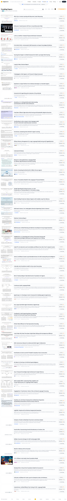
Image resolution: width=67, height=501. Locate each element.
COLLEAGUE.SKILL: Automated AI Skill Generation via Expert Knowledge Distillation (33, 45)
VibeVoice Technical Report (20, 218)
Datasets (34, 1)
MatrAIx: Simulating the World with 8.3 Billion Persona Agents (28, 170)
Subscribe (43, 4)
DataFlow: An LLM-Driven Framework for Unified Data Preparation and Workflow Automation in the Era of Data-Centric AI (29, 400)
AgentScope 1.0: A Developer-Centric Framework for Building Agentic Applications (32, 295)
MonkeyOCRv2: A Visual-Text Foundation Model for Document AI (28, 468)
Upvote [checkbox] (62, 16)
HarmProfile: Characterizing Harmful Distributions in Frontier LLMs (29, 429)
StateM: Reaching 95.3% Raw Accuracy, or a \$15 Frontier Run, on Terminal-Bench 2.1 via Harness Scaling (26, 189)
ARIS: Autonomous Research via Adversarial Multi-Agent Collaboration (30, 343)
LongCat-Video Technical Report (21, 64)
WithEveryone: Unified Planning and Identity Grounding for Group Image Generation (33, 227)
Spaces (40, 1)
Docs (51, 1)
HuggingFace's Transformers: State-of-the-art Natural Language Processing (31, 391)
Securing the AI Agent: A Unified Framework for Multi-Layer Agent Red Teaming (32, 54)
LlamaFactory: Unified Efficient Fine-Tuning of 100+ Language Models (30, 487)
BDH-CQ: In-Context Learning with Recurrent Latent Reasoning (28, 16)
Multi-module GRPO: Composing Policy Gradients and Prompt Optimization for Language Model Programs (26, 381)
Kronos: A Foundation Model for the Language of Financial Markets (29, 179)
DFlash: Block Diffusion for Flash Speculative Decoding (26, 323)
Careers (29, 499)
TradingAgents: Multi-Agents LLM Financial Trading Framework (28, 74)
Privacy (17, 499)
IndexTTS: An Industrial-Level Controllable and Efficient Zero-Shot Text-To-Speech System (34, 247)
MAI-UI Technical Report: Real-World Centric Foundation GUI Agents (29, 275)
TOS (12, 499)
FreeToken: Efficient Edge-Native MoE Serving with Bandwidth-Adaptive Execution (32, 112)
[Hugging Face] (35, 499)
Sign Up (64, 1)
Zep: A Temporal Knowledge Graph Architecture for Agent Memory (29, 372)
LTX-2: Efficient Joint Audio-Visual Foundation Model (26, 458)
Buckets (45, 1)
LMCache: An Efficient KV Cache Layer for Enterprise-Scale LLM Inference (30, 477)
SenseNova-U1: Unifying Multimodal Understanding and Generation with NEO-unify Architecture (26, 102)
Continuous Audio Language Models (22, 285)
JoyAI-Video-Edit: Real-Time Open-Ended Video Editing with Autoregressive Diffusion (33, 333)
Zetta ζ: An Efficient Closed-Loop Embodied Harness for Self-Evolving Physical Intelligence (34, 256)
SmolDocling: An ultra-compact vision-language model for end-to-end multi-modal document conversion (26, 122)
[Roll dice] (43, 9)
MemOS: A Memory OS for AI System (22, 448)
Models (29, 1)
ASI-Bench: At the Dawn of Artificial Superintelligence (26, 362)
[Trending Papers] (55, 9)
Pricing (54, 1)
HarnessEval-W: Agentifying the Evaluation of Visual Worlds (27, 93)
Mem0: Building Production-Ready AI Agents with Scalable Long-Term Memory (32, 199)
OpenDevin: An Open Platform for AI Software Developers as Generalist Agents (31, 83)
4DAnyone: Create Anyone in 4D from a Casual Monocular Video (28, 26)
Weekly (49, 9)
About (23, 499)
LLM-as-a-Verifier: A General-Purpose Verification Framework (28, 35)
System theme (4, 499)
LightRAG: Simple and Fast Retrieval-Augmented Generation (27, 410)
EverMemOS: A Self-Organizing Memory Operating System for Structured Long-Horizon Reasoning (25, 314)
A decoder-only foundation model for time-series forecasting (28, 266)
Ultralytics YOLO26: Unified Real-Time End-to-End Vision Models (28, 420)
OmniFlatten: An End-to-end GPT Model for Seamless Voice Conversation (30, 352)
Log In (60, 1)
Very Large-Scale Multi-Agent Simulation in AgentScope (26, 304)
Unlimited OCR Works (19, 151)
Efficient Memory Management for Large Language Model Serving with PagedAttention (33, 141)
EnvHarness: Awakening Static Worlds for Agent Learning (27, 131)
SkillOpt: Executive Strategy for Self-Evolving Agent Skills (27, 439)
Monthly (52, 9)
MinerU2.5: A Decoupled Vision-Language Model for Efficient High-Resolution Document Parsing (25, 160)
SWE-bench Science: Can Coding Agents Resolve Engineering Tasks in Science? (31, 208)
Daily (46, 9)
